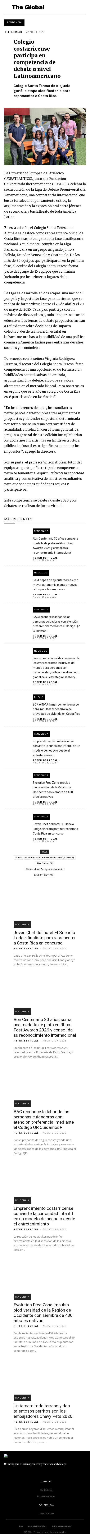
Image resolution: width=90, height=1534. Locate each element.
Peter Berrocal (45, 557)
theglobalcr (13, 32)
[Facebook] (6, 1472)
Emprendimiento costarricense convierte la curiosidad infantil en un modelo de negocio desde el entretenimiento (44, 1216)
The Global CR (45, 863)
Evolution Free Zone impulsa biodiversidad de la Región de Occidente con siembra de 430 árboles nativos (43, 1312)
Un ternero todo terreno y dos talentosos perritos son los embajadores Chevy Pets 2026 (43, 1411)
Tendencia (14, 22)
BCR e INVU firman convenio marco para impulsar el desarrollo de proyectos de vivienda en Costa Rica (56, 709)
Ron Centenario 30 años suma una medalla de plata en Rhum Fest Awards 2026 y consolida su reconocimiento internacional (45, 1027)
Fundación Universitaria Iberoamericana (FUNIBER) (44, 857)
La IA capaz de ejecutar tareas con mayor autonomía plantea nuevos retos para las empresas (55, 584)
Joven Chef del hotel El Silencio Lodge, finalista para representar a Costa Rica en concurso (55, 828)
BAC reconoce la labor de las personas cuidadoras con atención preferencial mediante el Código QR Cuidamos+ (44, 1119)
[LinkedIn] (25, 1472)
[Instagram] (16, 1472)
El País (39, 697)
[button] (81, 7)
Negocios (41, 573)
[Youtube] (53, 1472)
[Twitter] (44, 1472)
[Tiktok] (34, 1472)
